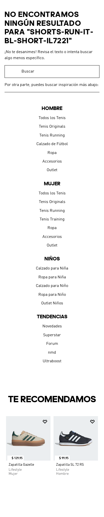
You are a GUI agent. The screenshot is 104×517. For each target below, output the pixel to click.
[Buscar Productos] (93, 71)
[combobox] (52, 71)
